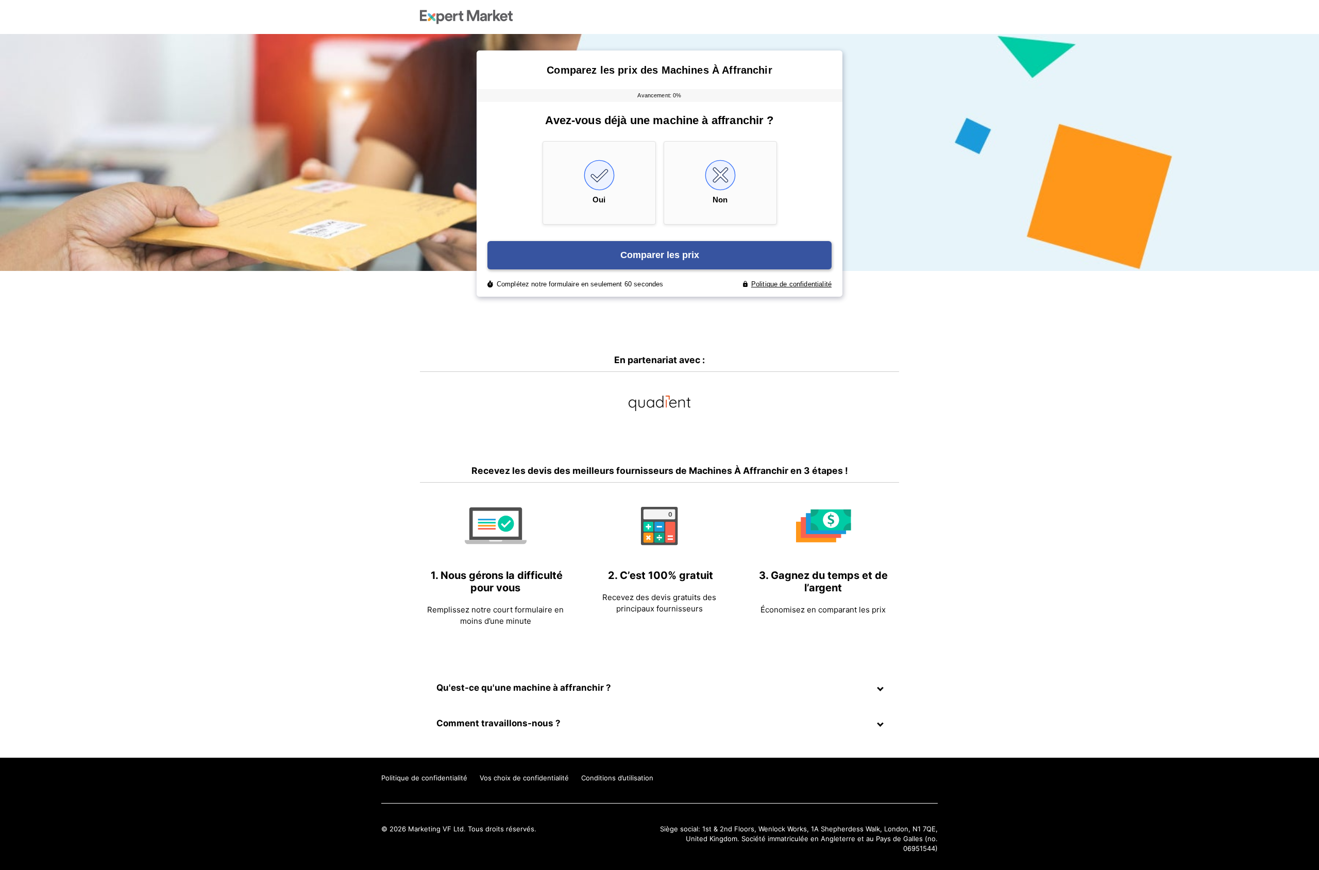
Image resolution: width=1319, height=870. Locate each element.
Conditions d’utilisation (617, 778)
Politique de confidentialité (424, 778)
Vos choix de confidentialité (524, 778)
